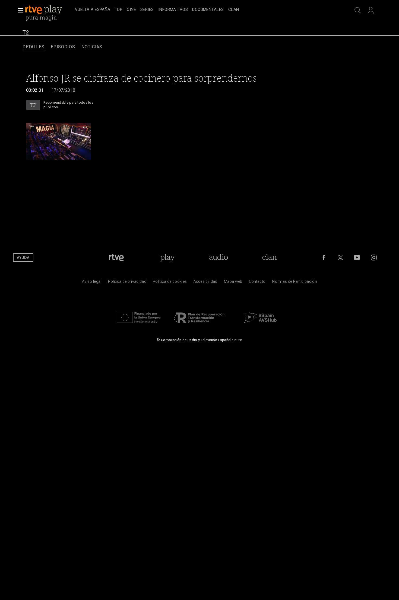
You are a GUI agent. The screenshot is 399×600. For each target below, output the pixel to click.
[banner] (49, 9)
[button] (19, 10)
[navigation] (205, 9)
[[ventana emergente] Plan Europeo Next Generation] (139, 324)
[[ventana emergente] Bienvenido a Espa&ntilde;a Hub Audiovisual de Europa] (260, 324)
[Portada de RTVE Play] (44, 9)
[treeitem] (92, 10)
